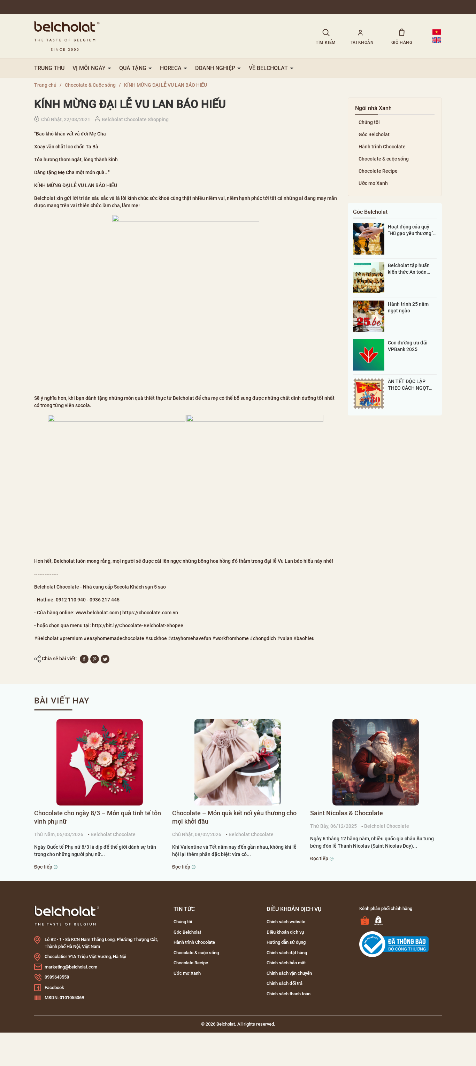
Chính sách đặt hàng (287, 952)
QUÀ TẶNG (133, 68)
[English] (436, 40)
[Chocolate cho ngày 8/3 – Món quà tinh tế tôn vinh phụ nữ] (99, 762)
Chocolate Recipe (378, 171)
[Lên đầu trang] (14, 1021)
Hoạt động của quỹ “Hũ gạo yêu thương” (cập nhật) (410, 230)
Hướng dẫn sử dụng (286, 942)
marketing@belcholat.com (71, 967)
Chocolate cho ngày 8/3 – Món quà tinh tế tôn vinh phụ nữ (97, 817)
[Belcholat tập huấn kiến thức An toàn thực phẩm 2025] (368, 277)
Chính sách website (286, 921)
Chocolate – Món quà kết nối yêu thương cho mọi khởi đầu (234, 817)
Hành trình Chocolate (382, 146)
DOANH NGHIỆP (216, 68)
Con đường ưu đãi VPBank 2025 (408, 346)
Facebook (54, 987)
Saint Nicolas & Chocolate (346, 813)
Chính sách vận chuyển (289, 973)
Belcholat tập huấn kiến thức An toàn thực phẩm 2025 (409, 268)
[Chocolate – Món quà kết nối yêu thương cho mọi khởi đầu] (237, 762)
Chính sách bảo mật (286, 962)
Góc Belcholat (374, 134)
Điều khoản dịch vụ (285, 932)
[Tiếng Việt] (436, 32)
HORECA (171, 68)
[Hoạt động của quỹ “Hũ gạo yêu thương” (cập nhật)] (368, 238)
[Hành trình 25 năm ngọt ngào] (368, 316)
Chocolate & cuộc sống (384, 159)
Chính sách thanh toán (288, 993)
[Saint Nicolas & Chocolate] (375, 762)
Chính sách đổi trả (284, 983)
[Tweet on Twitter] (105, 658)
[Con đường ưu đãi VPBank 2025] (368, 354)
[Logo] (67, 915)
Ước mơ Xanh (373, 183)
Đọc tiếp (43, 867)
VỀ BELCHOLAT (269, 68)
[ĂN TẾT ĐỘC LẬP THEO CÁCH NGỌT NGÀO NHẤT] (368, 393)
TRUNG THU (49, 68)
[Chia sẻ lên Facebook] (84, 658)
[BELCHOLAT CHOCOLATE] (166, 36)
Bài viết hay (62, 701)
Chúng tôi (369, 122)
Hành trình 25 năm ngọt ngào (408, 307)
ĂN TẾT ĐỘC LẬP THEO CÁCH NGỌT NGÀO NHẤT (408, 384)
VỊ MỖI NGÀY (89, 68)
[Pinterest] (94, 658)
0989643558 (57, 977)
